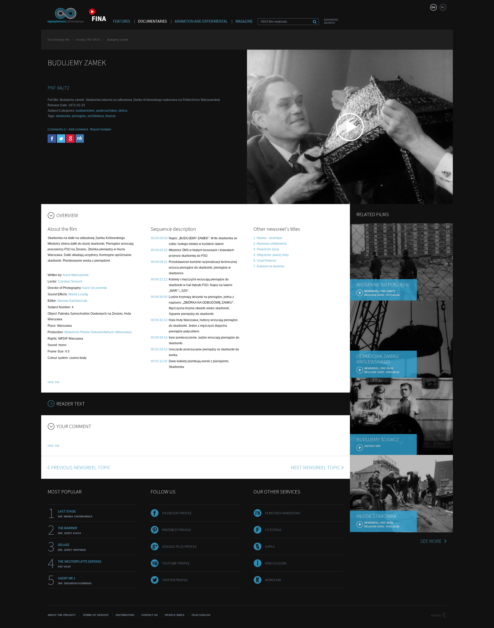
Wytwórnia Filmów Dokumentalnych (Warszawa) (98, 332)
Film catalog (201, 615)
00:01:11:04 (159, 361)
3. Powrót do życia (266, 249)
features (121, 21)
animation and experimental (201, 21)
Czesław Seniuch (70, 281)
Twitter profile (175, 580)
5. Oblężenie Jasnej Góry (271, 255)
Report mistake (100, 129)
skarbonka (63, 116)
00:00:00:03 (159, 238)
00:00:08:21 (159, 262)
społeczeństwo (106, 110)
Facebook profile (177, 513)
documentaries (152, 21)
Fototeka (273, 529)
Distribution (125, 615)
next (315, 467)
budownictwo (85, 110)
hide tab (53, 382)
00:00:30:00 (159, 297)
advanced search (331, 21)
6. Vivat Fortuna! (264, 260)
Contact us (149, 615)
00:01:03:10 (159, 349)
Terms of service (96, 615)
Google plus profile (179, 546)
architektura (95, 116)
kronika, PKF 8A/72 (88, 39)
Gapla (270, 546)
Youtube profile (176, 563)
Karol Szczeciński (94, 288)
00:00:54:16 (159, 337)
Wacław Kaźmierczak (72, 301)
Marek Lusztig (78, 294)
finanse (110, 116)
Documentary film (58, 39)
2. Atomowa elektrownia (270, 243)
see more (431, 541)
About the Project (62, 615)
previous (81, 467)
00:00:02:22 (159, 250)
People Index (174, 615)
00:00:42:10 (159, 320)
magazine (244, 21)
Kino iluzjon (275, 563)
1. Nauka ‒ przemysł (267, 238)
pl (443, 7)
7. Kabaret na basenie (268, 266)
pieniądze (79, 116)
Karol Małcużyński (76, 275)
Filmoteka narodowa (282, 513)
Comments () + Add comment (68, 129)
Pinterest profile (176, 529)
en (433, 7)
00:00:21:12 (159, 279)
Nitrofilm (273, 580)
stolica (122, 110)
